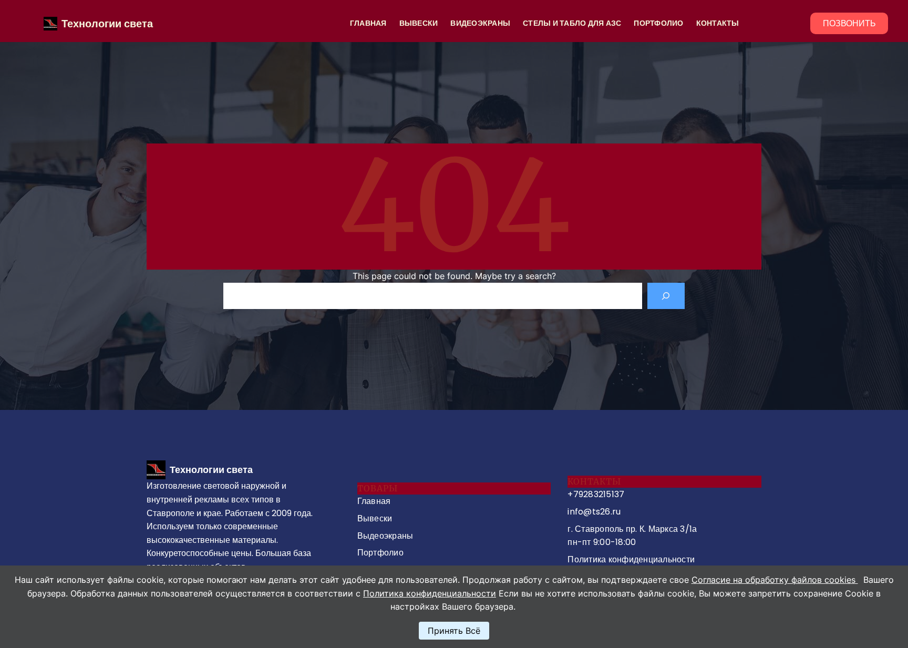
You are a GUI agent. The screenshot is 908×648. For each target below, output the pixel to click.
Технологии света (107, 23)
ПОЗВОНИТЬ (849, 23)
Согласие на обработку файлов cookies (775, 579)
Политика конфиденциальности (429, 593)
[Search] (666, 295)
